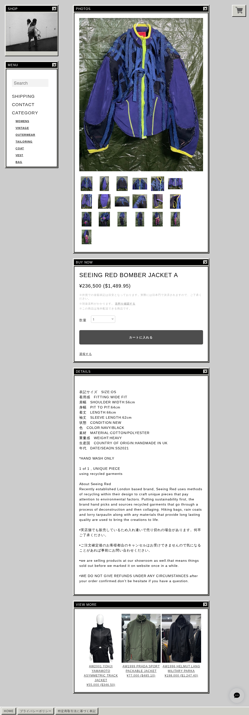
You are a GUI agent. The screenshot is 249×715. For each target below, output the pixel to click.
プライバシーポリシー (36, 711)
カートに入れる (141, 337)
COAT (20, 148)
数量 (83, 320)
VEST (19, 155)
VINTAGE (22, 128)
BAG (19, 162)
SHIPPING (23, 96)
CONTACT (23, 104)
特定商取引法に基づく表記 (77, 711)
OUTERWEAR (25, 134)
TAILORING (24, 141)
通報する (85, 354)
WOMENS (22, 121)
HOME (9, 711)
